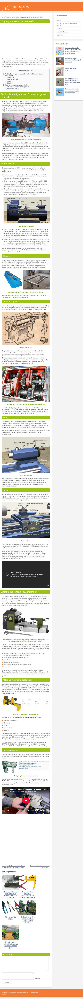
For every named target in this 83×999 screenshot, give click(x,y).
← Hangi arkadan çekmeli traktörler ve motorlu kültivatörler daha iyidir (13, 866)
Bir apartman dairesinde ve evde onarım (67, 24)
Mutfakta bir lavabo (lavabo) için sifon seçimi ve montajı (73, 60)
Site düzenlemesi (62, 32)
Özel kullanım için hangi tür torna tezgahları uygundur (23, 74)
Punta (9, 81)
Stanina (10, 77)
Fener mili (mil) (12, 79)
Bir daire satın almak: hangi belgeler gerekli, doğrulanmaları (72, 90)
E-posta (37, 978)
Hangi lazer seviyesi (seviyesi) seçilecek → (40, 866)
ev (3, 17)
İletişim (59, 20)
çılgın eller (60, 35)
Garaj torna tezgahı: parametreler (15, 85)
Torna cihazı (8, 76)
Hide (31, 70)
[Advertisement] (26, 40)
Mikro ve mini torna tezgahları (17, 87)
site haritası (34, 992)
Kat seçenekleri (12, 89)
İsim (37, 974)
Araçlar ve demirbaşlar (12, 17)
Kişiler (4, 994)
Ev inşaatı (60, 28)
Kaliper (9, 83)
